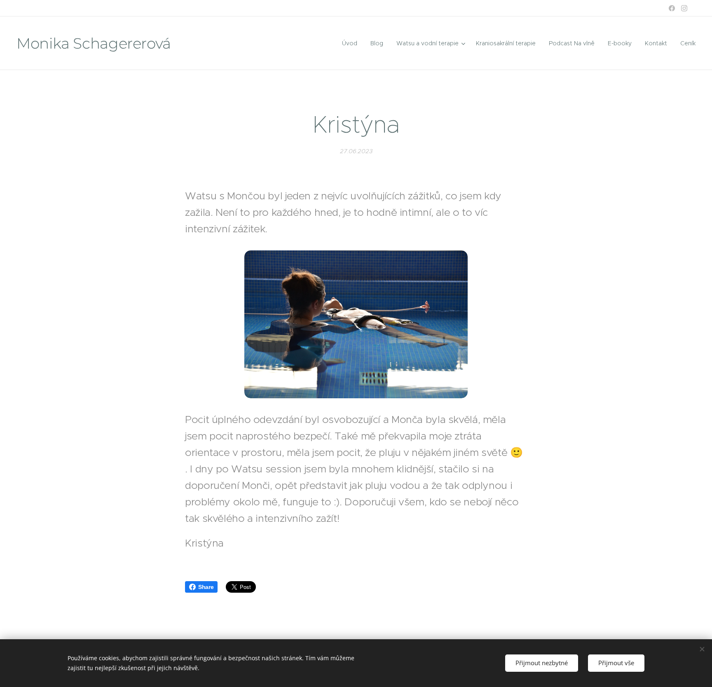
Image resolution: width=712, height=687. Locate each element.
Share (205, 587)
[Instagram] (684, 8)
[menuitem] (352, 43)
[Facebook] (672, 8)
